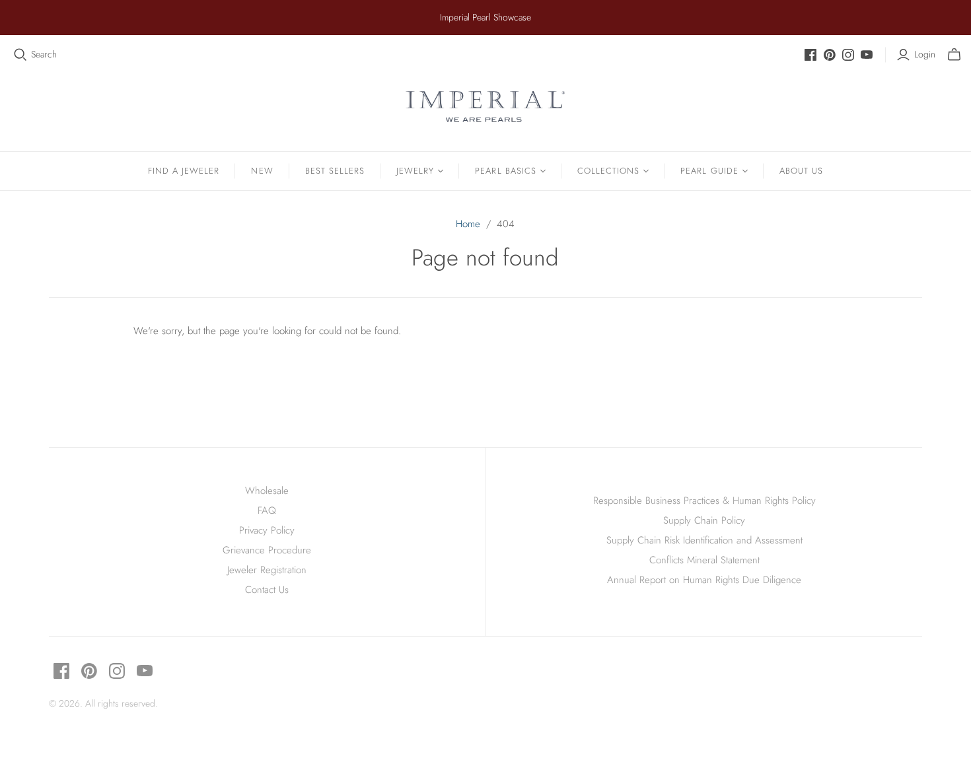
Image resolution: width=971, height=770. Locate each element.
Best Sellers (335, 170)
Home (468, 224)
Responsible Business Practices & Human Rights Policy (704, 500)
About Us (801, 170)
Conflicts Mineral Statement (704, 560)
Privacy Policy (267, 530)
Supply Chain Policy (704, 520)
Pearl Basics (505, 170)
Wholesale (267, 490)
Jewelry (415, 170)
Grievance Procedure (267, 550)
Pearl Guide (709, 170)
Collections (608, 170)
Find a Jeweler (184, 170)
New (262, 170)
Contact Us (267, 589)
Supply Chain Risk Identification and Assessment (704, 540)
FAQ (267, 510)
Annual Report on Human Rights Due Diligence (704, 580)
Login (924, 54)
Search (44, 54)
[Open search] (20, 54)
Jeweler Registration (266, 570)
